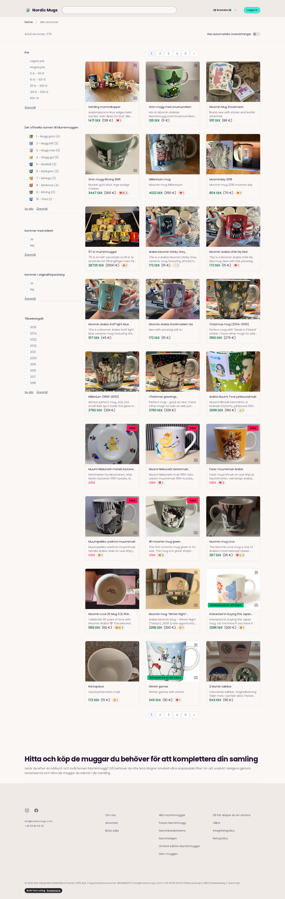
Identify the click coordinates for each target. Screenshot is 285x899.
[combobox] (119, 10)
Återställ (30, 107)
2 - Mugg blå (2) (47, 143)
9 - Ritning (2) (45, 192)
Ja (31, 239)
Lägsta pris (37, 61)
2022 (33, 346)
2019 (33, 364)
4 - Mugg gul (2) (47, 157)
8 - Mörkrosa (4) (47, 185)
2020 (33, 358)
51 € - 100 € (38, 80)
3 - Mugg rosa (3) (48, 150)
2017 (33, 377)
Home (29, 22)
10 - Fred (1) (44, 199)
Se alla (29, 209)
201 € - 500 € (39, 92)
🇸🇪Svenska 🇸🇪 (222, 10)
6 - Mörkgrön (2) (47, 171)
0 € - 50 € (37, 73)
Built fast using (43, 890)
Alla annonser (49, 22)
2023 (33, 340)
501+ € (34, 98)
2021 (33, 352)
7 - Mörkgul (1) (46, 178)
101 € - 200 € (39, 86)
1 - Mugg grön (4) (48, 136)
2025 (33, 327)
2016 (33, 383)
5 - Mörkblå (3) (46, 164)
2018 (33, 371)
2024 (33, 333)
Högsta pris (37, 67)
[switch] (256, 34)
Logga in (252, 10)
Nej (32, 245)
